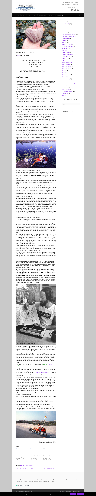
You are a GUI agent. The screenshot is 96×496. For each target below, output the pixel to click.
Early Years (64, 42)
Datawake (64, 40)
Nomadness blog (66, 78)
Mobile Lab (64, 76)
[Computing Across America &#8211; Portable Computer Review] (22, 451)
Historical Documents (67, 56)
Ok (71, 494)
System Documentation (67, 91)
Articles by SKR (65, 23)
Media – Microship (66, 64)
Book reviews (65, 32)
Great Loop (64, 50)
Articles (29, 15)
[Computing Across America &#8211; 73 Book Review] (36, 451)
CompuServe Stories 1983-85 (68, 34)
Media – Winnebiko (66, 66)
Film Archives (65, 48)
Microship (64, 70)
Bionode (64, 30)
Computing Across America (26, 465)
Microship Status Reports (67, 72)
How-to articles (65, 58)
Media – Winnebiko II (66, 68)
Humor (63, 60)
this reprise (52, 364)
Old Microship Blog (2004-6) (68, 83)
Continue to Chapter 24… (47, 442)
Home (18, 15)
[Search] (79, 15)
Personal (64, 85)
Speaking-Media (42, 15)
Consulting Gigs (65, 38)
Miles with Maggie (66, 74)
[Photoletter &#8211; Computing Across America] (49, 451)
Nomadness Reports (66, 81)
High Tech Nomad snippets (68, 54)
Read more (80, 494)
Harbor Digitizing (59, 15)
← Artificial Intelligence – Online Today (25, 468)
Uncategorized (65, 93)
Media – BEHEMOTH (67, 62)
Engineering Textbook (67, 44)
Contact (51, 15)
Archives (23, 15)
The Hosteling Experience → (49, 468)
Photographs (65, 87)
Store (35, 15)
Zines (63, 95)
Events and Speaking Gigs (68, 46)
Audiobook (64, 26)
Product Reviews (66, 89)
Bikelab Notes (65, 28)
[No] (94, 494)
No (75, 494)
